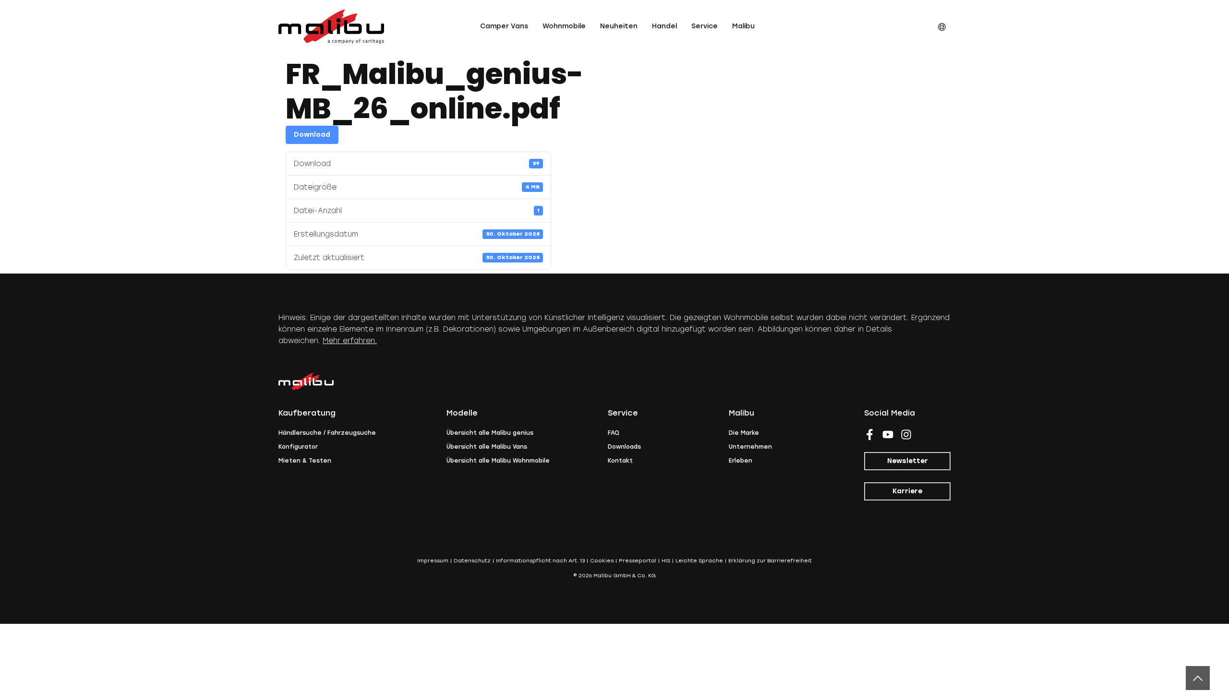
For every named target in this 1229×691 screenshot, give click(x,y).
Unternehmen (750, 446)
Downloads (624, 446)
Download (312, 135)
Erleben (740, 460)
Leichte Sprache (699, 560)
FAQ (613, 432)
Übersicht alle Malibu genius (489, 432)
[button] (504, 26)
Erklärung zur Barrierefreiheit (770, 560)
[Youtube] (887, 434)
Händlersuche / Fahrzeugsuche (327, 432)
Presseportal (637, 560)
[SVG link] (331, 27)
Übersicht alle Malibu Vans (486, 446)
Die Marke (744, 432)
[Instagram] (906, 434)
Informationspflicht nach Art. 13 (540, 560)
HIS (666, 560)
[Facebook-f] (869, 434)
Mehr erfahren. (350, 340)
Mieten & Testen (304, 460)
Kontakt (620, 460)
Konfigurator (298, 446)
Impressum (432, 560)
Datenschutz (472, 560)
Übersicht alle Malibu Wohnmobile (498, 460)
